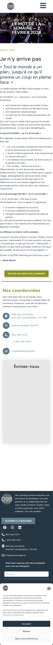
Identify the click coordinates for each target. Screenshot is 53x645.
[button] (49, 588)
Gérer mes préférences (26, 638)
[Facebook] (4, 527)
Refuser (26, 631)
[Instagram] (12, 527)
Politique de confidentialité (13, 615)
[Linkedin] (19, 527)
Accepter (26, 624)
